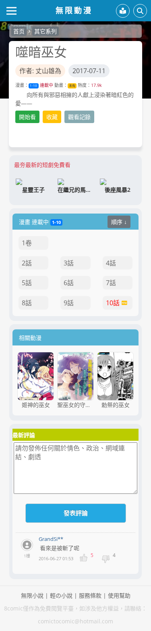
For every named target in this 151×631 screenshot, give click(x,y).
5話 (27, 282)
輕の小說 (61, 595)
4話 (111, 263)
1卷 (27, 242)
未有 (72, 85)
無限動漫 (74, 10)
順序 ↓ (119, 222)
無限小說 (32, 595)
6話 (69, 282)
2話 (27, 263)
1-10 (33, 85)
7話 (111, 282)
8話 (27, 302)
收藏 (52, 117)
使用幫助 (119, 595)
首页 (19, 31)
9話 (69, 302)
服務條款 (90, 595)
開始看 (27, 117)
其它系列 (45, 31)
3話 (69, 263)
